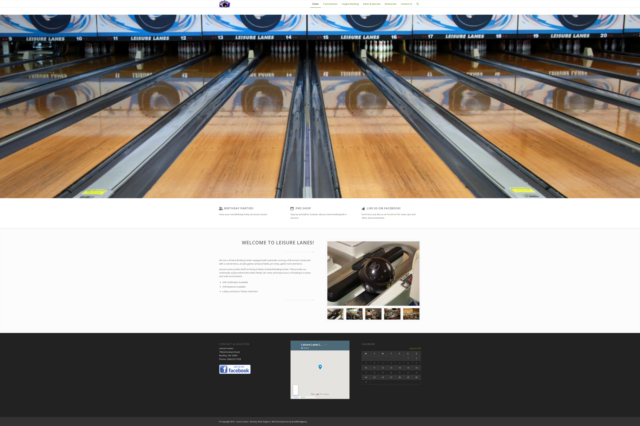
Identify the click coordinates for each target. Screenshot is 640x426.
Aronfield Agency (299, 421)
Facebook (392, 214)
